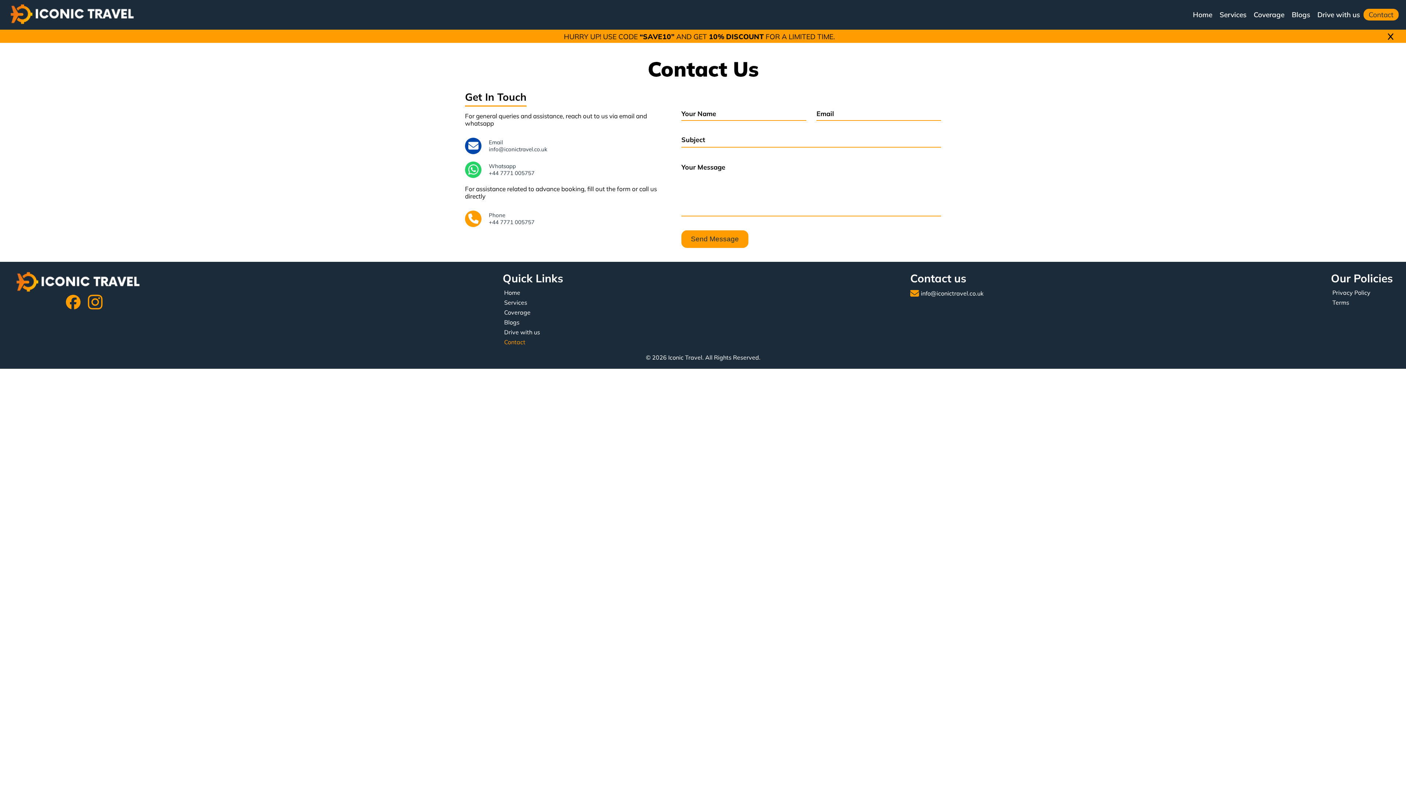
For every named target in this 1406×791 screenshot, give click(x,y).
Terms (1340, 302)
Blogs (1301, 14)
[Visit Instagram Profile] (95, 303)
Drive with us (1338, 14)
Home (1202, 14)
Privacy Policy (1351, 292)
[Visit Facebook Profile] (73, 303)
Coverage (1269, 14)
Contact (1381, 14)
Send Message (715, 239)
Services (1233, 14)
